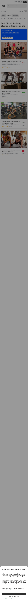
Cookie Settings (14, 596)
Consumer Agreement (10, 589)
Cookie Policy (12, 598)
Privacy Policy (5, 598)
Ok (14, 594)
